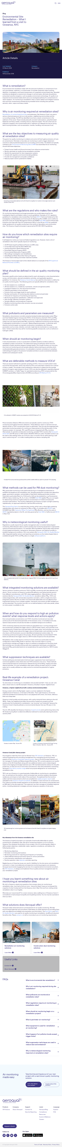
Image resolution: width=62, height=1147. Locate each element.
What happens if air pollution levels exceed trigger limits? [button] (41, 1035)
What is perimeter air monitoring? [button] (38, 1020)
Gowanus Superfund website (21, 780)
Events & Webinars (45, 1117)
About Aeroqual (17, 1109)
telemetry (22, 860)
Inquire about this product (50, 1084)
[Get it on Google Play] (38, 1136)
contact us (19, 915)
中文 (54, 1112)
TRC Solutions (39, 755)
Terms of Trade (38, 1144)
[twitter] (15, 1135)
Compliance (43, 1112)
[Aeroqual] (9, 3)
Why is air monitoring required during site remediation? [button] (41, 987)
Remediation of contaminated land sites (15, 114)
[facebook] (7, 1135)
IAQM (46, 222)
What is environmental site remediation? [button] (40, 980)
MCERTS (49, 508)
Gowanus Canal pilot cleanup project (23, 759)
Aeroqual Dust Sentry (11, 506)
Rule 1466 (42, 220)
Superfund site (35, 710)
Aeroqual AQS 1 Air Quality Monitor (23, 596)
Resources (42, 1114)
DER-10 (39, 217)
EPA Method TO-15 (44, 373)
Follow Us (6, 1131)
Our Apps (26, 1131)
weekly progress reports (44, 779)
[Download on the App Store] (28, 1136)
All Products (6, 1109)
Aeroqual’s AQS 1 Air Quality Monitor (48, 532)
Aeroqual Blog (43, 1109)
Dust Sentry (48, 911)
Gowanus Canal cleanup (27, 280)
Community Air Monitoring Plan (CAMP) (24, 144)
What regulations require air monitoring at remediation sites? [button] (41, 1004)
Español (55, 1109)
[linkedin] (4, 1135)
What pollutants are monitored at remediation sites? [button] (38, 996)
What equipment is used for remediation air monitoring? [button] (40, 1027)
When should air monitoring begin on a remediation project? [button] (40, 1012)
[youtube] (11, 1135)
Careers (41, 1119)
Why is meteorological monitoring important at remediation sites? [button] (38, 1052)
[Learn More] (16, 938)
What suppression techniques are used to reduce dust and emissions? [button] (41, 1043)
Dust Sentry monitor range (17, 768)
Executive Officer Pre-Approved (24, 510)
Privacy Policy (55, 1144)
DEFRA (5, 512)
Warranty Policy (47, 1144)
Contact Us (28, 1109)
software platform (39, 536)
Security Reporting (30, 1112)
